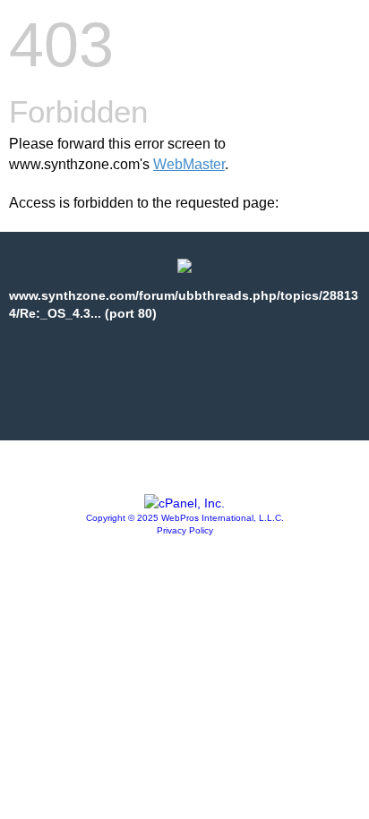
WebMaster (189, 164)
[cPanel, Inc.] (184, 503)
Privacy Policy (185, 530)
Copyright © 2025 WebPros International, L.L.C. (185, 518)
